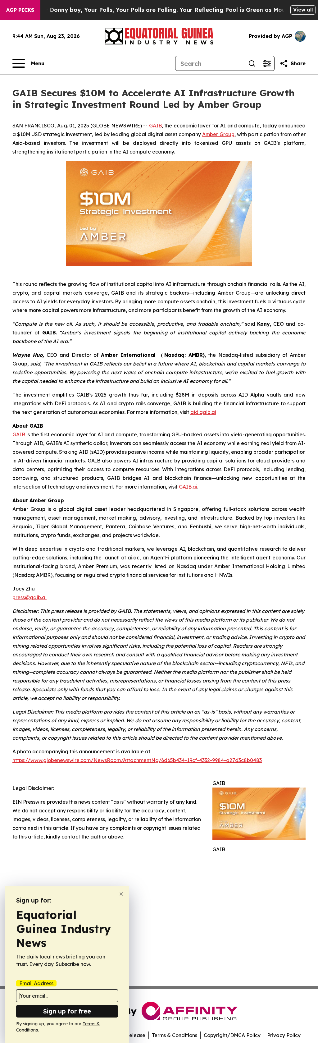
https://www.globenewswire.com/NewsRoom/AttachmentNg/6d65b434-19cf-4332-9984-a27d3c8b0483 (137, 760)
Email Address (36, 983)
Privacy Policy (284, 1035)
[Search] (251, 63)
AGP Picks (20, 10)
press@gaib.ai (29, 597)
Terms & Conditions (174, 1035)
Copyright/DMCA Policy (232, 1035)
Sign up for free (67, 1011)
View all (303, 10)
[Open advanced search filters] (266, 63)
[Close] (121, 894)
